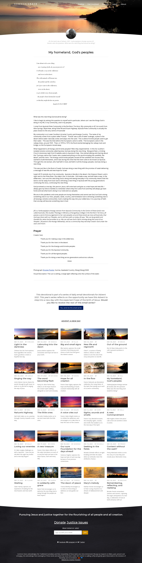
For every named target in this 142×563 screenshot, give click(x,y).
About (123, 4)
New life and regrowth (90, 345)
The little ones (45, 412)
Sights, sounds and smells (94, 413)
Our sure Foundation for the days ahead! (71, 449)
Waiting (18, 483)
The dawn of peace (71, 483)
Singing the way (22, 378)
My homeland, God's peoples (114, 379)
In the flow (89, 378)
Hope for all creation (67, 379)
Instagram (71, 542)
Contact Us (70, 528)
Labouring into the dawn (47, 345)
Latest (114, 4)
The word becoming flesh (45, 379)
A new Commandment (115, 413)
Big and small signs (71, 344)
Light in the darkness (20, 345)
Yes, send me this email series (71, 308)
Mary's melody (91, 483)
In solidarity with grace (46, 484)
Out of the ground (117, 344)
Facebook (62, 542)
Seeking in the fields (91, 447)
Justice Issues (77, 522)
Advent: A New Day (71, 321)
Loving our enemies (24, 446)
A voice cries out (69, 412)
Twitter (82, 542)
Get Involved (93, 4)
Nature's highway (23, 412)
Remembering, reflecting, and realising (114, 485)
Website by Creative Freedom (71, 560)
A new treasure (45, 446)
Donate (105, 4)
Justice (81, 4)
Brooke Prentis (48, 270)
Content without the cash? (116, 447)
